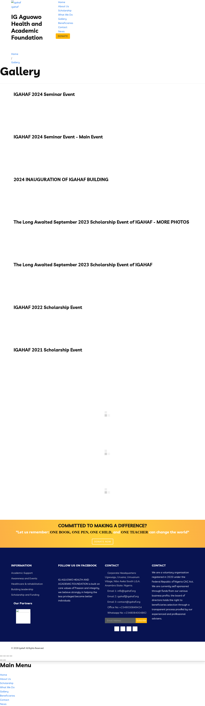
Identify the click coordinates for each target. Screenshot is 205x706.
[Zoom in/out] (11, 655)
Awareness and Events (24, 578)
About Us (63, 6)
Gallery (62, 18)
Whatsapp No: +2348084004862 (127, 612)
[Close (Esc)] (1, 655)
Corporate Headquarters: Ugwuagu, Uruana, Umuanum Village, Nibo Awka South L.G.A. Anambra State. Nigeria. (122, 579)
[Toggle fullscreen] (7, 655)
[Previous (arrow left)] (1, 660)
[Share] (4, 655)
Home (61, 2)
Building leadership (22, 589)
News (61, 31)
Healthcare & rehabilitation (27, 583)
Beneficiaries (65, 23)
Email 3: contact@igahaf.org (123, 601)
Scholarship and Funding (25, 594)
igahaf (14, 6)
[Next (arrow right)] (4, 660)
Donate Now (102, 541)
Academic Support (22, 572)
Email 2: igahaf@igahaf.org (123, 596)
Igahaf (22, 648)
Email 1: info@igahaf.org (121, 590)
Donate (63, 36)
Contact (62, 27)
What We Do (65, 14)
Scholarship (64, 10)
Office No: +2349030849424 (124, 607)
